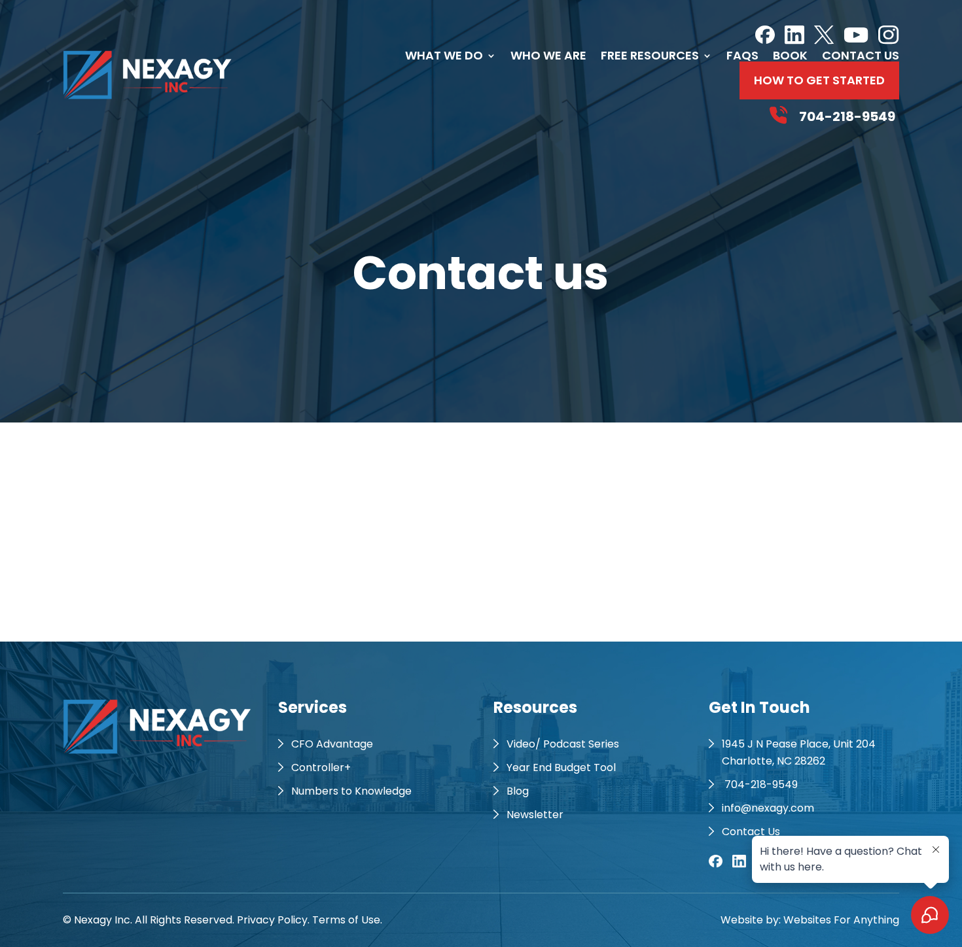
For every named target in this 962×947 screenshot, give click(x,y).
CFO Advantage (332, 743)
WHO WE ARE (548, 55)
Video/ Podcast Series (563, 743)
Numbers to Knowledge (351, 791)
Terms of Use (346, 919)
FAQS (742, 55)
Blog (518, 791)
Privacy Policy (272, 919)
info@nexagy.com (768, 808)
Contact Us (751, 831)
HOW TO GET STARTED (819, 80)
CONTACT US (860, 55)
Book (790, 55)
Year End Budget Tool (561, 767)
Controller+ (321, 767)
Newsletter (535, 814)
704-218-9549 (760, 784)
